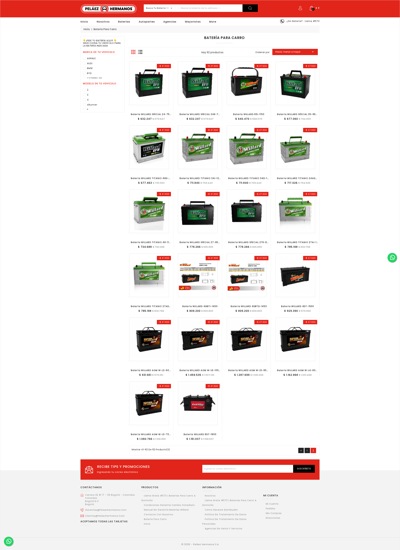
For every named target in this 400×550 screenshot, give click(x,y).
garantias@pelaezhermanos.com (106, 509)
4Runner (92, 104)
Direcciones (273, 517)
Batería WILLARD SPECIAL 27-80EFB (201, 242)
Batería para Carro (155, 519)
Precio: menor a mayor (295, 52)
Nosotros (210, 495)
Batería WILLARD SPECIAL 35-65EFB (298, 114)
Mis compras (274, 513)
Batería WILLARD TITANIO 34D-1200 (250, 178)
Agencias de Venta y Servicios (223, 528)
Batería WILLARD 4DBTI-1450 (200, 306)
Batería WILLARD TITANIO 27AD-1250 (153, 306)
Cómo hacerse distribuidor (221, 509)
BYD (89, 73)
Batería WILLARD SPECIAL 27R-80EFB (250, 242)
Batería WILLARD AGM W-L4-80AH (298, 370)
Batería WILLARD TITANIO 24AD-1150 (299, 178)
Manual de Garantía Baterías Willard (166, 509)
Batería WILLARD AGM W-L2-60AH (151, 370)
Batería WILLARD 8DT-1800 (200, 434)
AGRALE (91, 58)
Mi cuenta (270, 495)
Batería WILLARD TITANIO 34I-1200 (201, 178)
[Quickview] (154, 103)
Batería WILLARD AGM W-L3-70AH (151, 434)
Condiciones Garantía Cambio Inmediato (169, 505)
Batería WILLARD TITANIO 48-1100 (151, 242)
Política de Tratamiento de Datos (226, 514)
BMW (90, 68)
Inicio (147, 523)
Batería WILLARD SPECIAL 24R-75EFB (202, 114)
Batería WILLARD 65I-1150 (248, 114)
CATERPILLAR (94, 78)
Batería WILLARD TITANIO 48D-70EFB (153, 178)
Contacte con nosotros (158, 514)
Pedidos (270, 508)
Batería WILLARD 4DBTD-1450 (249, 306)
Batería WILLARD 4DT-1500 (297, 306)
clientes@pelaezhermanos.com (105, 515)
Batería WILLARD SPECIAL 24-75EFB (152, 114)
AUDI (89, 63)
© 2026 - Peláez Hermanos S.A (200, 544)
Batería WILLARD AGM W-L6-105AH (201, 370)
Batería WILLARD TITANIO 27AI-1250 (299, 242)
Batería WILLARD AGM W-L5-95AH (249, 370)
